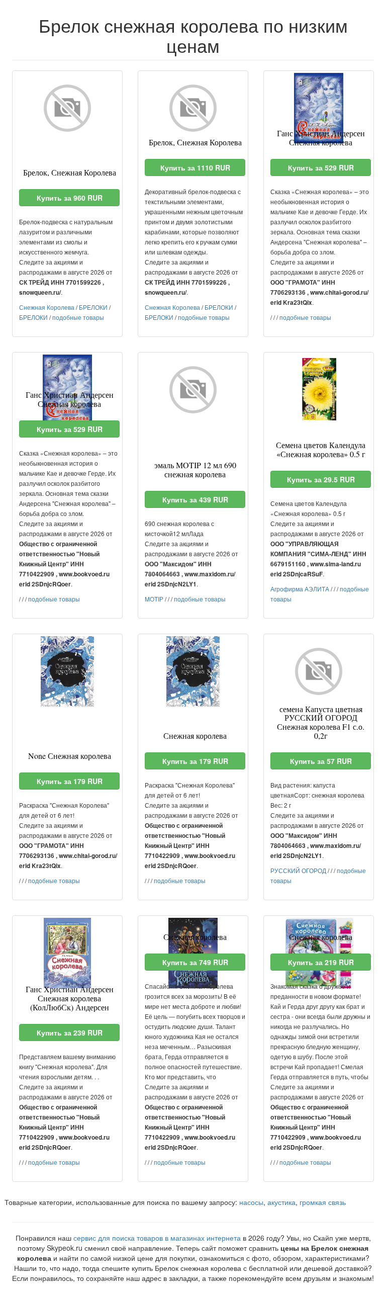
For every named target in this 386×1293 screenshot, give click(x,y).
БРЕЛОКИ (93, 307)
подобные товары (78, 317)
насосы (251, 1202)
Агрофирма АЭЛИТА (299, 588)
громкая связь (323, 1202)
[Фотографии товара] (67, 108)
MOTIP (154, 598)
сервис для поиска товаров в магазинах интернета (157, 1238)
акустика (281, 1202)
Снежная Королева (46, 307)
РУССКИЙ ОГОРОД (298, 870)
